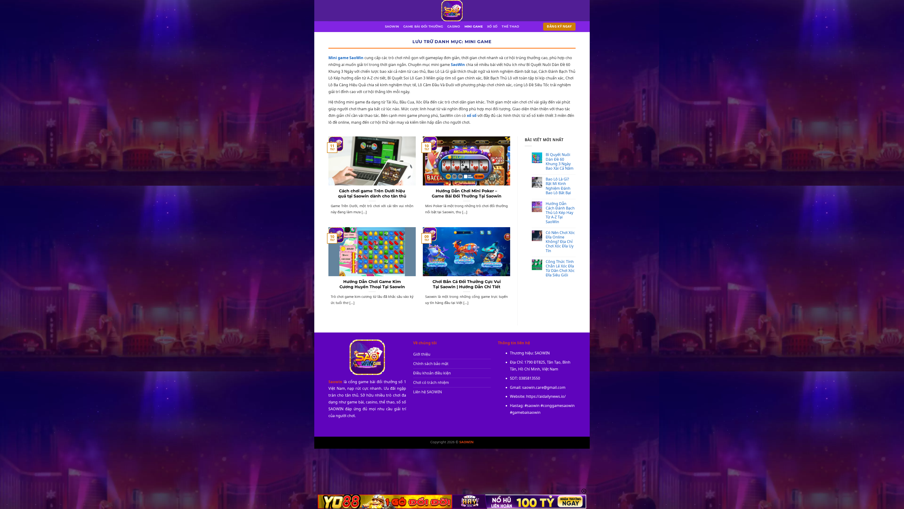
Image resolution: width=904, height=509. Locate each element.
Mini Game (473, 26)
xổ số (471, 115)
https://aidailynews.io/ (546, 396)
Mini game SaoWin (345, 57)
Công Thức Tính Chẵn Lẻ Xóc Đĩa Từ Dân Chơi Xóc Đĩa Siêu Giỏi (560, 268)
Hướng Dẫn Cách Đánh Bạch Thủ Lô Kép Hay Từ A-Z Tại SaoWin (560, 212)
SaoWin (458, 64)
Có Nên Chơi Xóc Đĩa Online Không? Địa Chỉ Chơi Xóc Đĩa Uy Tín (560, 241)
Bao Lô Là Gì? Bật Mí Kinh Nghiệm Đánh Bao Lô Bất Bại (558, 186)
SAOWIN (392, 26)
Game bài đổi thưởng (423, 26)
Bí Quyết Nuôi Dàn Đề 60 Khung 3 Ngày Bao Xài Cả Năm (559, 161)
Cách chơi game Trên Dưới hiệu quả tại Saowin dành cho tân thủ (372, 193)
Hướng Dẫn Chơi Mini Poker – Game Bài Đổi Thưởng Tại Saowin (466, 193)
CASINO (453, 26)
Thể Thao (510, 26)
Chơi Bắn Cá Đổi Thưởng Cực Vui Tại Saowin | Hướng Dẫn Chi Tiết (466, 284)
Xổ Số (492, 26)
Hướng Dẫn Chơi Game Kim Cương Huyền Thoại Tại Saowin (372, 284)
